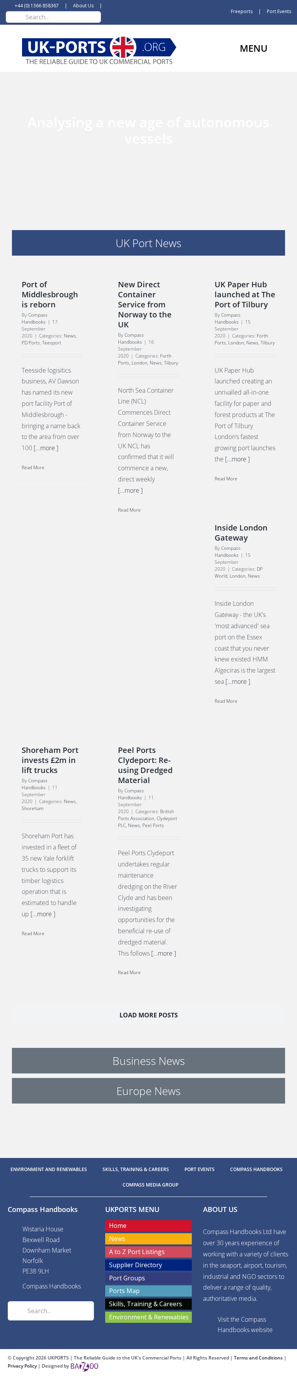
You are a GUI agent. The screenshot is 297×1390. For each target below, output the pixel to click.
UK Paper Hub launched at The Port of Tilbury (245, 294)
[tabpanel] (148, 654)
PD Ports (31, 342)
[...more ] (46, 448)
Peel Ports (153, 825)
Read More (33, 467)
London (139, 362)
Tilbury (171, 362)
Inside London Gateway (241, 532)
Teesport (51, 342)
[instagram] (161, 1383)
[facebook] (136, 1383)
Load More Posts (148, 1015)
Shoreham (33, 808)
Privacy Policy (23, 1366)
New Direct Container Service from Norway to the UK (145, 304)
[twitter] (148, 1383)
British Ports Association (146, 815)
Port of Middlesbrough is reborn (50, 294)
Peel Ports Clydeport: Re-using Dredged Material (145, 765)
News (70, 335)
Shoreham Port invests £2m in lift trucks (50, 760)
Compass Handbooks (35, 318)
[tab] (148, 243)
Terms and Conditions (259, 1357)
